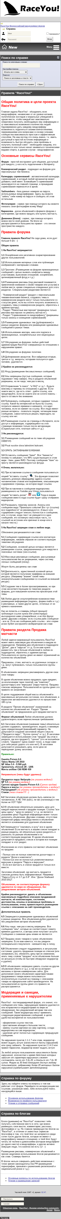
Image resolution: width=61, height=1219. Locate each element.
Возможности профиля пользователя (27, 1100)
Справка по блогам (15, 1113)
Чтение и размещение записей (23, 1180)
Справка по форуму (16, 1078)
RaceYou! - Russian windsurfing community (39, 1208)
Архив (50, 1210)
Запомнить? (54, 34)
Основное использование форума (25, 1098)
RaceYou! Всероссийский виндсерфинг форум (23, 26)
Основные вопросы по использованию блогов (31, 1178)
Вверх (57, 1210)
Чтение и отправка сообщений (23, 1103)
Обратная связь (10, 1208)
